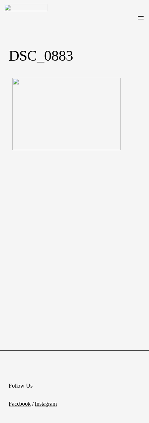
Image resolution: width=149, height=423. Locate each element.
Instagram (46, 404)
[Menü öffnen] (140, 17)
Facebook (20, 404)
